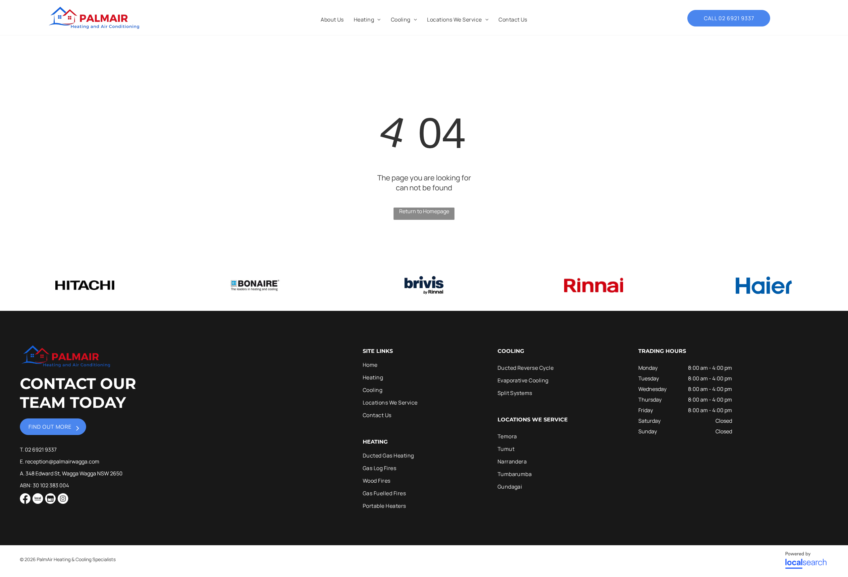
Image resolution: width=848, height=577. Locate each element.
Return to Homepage (424, 211)
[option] (84, 285)
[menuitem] (332, 19)
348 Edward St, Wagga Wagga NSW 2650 (74, 473)
